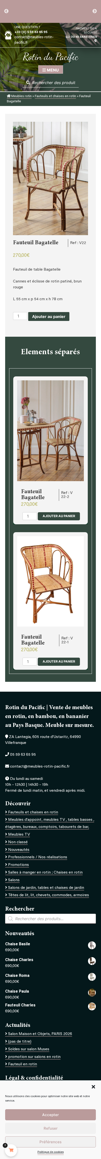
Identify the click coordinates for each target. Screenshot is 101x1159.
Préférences (50, 1142)
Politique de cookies (51, 1152)
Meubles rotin (21, 96)
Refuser (51, 1128)
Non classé (18, 842)
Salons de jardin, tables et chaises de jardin (46, 888)
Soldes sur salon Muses (28, 1049)
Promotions (18, 865)
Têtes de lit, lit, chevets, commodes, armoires (48, 895)
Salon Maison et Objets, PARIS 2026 (40, 1034)
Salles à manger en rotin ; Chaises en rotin (45, 873)
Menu (52, 70)
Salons (14, 880)
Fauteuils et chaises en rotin (55, 96)
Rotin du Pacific (50, 56)
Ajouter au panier (48, 316)
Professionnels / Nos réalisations (37, 857)
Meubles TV (19, 835)
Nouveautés (18, 850)
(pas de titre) (19, 1042)
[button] (93, 1086)
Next (94, 11)
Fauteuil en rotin (22, 1064)
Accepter (50, 1114)
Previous (6, 11)
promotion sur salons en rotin (34, 1057)
